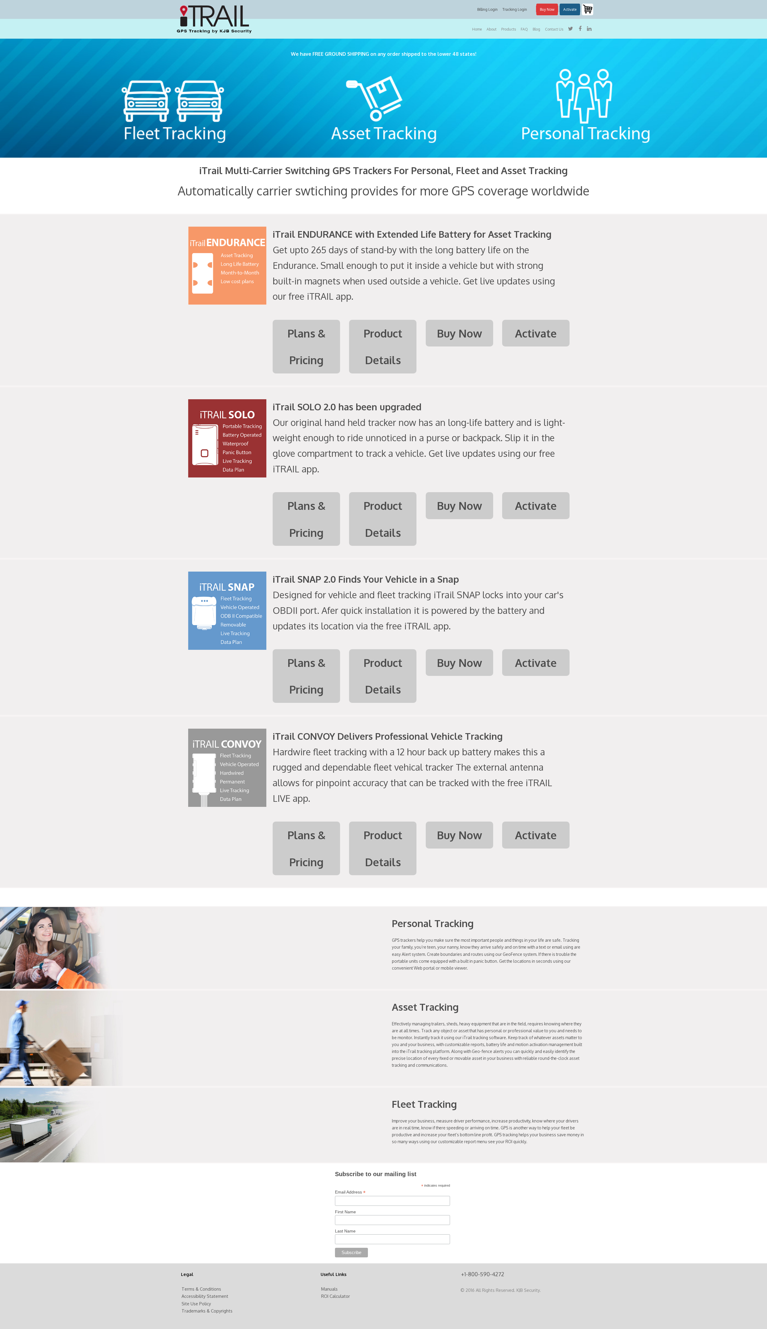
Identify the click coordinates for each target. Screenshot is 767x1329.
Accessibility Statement (205, 1296)
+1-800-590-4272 (482, 1274)
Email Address (350, 1192)
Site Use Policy (196, 1303)
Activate (569, 9)
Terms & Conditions (201, 1289)
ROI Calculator (335, 1296)
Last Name (345, 1231)
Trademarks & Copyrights (207, 1310)
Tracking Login (514, 9)
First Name (345, 1211)
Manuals (329, 1289)
